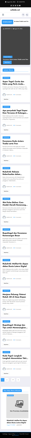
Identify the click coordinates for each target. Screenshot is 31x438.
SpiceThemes (16, 435)
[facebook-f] (11, 5)
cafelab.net (15, 9)
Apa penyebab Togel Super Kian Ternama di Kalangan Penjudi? (15, 111)
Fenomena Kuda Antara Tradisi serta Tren (15, 21)
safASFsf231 (26, 29)
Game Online (6, 77)
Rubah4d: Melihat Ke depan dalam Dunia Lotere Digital (15, 264)
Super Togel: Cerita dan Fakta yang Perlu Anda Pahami (13, 82)
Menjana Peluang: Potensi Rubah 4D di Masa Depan (14, 295)
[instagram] (17, 5)
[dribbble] (15, 5)
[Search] (23, 14)
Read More (6, 99)
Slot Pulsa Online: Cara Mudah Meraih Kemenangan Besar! (15, 203)
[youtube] (20, 5)
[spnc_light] (27, 14)
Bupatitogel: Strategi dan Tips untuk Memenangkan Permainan (14, 326)
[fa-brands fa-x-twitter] (13, 5)
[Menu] (3, 15)
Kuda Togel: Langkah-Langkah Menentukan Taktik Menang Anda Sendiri (15, 357)
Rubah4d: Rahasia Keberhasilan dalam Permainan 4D (11, 173)
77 (13, 380)
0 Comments (18, 94)
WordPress (17, 434)
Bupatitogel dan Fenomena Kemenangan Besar (15, 234)
